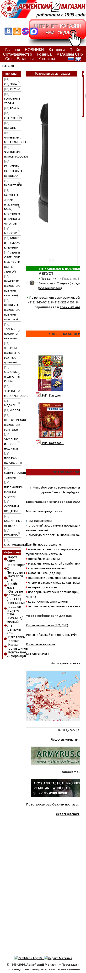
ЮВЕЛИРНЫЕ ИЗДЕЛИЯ (12, 520)
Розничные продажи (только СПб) (16, 608)
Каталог (8, 65)
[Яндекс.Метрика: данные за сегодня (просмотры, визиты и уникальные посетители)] (58, 958)
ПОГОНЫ (10, 125)
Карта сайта (12, 559)
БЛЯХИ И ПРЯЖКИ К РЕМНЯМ (11, 242)
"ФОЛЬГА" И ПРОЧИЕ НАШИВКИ (11, 441)
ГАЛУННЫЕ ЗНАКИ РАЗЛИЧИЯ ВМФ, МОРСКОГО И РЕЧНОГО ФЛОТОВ (12, 207)
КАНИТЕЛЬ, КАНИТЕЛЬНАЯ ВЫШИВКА (12, 168)
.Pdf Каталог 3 (52, 443)
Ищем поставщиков (17, 646)
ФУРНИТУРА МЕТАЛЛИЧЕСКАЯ (12, 137)
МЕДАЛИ (10, 403)
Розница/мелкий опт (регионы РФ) (51, 634)
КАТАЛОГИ (11, 533)
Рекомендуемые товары (52, 73)
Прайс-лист (13, 586)
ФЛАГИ (12, 410)
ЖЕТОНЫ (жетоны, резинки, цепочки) (10, 353)
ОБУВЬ (11, 89)
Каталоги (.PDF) (37, 653)
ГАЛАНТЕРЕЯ (12, 183)
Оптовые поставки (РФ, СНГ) (15, 595)
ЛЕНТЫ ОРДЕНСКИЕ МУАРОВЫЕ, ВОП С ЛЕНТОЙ (12, 262)
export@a (64, 813)
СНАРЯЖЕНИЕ (12, 116)
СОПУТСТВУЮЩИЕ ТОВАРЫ (12, 472)
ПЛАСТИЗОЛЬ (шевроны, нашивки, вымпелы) (12, 286)
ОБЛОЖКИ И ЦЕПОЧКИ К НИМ (12, 374)
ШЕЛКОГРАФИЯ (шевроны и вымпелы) (12, 422)
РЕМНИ (12, 108)
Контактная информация (17, 654)
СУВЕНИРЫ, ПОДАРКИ (12, 506)
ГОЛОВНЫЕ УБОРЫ (12, 98)
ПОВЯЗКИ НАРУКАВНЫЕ (12, 458)
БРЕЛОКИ (10, 231)
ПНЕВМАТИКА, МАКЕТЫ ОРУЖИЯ (12, 489)
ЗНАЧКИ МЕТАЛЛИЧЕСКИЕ (12, 391)
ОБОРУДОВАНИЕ (12, 542)
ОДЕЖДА (10, 82)
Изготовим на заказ (16, 639)
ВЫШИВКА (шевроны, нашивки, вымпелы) (11, 310)
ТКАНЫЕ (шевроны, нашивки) (11, 331)
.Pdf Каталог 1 (52, 395)
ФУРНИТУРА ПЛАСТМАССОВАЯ (12, 151)
